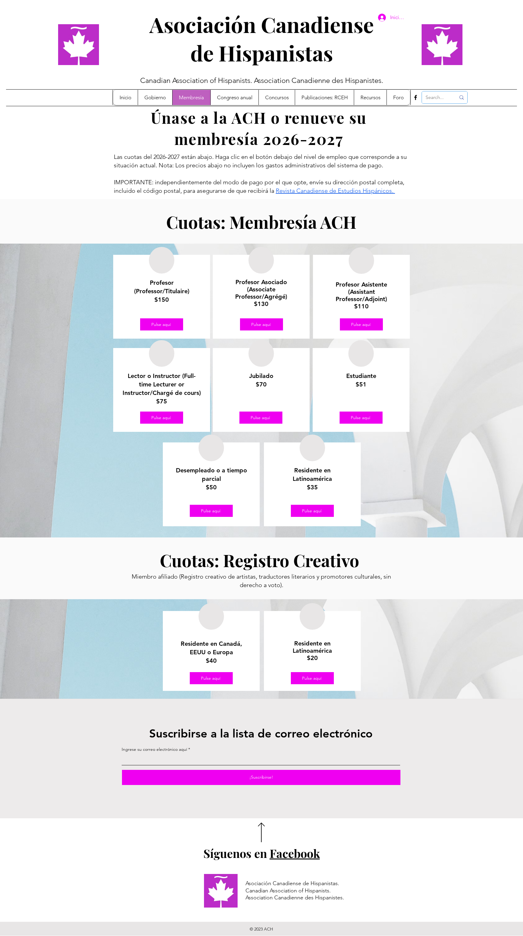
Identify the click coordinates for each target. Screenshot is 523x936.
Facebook (295, 853)
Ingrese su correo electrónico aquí (154, 749)
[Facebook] (415, 97)
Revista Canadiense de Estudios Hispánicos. (335, 190)
